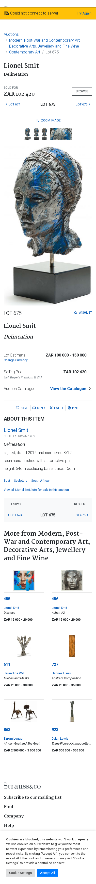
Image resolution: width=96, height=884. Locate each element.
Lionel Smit (16, 430)
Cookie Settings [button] (20, 873)
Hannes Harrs (61, 673)
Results (80, 504)
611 (7, 664)
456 (55, 598)
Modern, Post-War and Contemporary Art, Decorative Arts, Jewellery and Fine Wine (44, 43)
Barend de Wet (14, 673)
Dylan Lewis (60, 738)
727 (55, 664)
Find (8, 807)
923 (55, 729)
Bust (7, 480)
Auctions (11, 34)
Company (14, 816)
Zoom (50, 120)
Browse (82, 91)
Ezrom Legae (13, 738)
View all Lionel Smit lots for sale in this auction (36, 490)
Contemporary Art (24, 52)
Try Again (84, 13)
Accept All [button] (47, 873)
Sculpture (20, 480)
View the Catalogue (68, 388)
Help (9, 825)
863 (7, 729)
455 (7, 598)
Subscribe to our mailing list (33, 797)
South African (40, 480)
